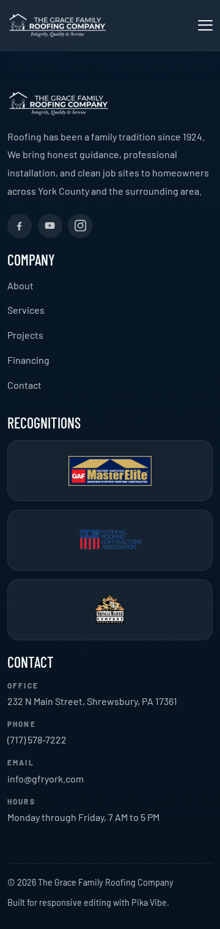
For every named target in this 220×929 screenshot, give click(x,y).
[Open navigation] (205, 25)
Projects (25, 335)
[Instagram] (80, 226)
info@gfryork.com (45, 778)
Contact (24, 385)
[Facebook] (19, 226)
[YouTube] (50, 226)
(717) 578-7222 (37, 739)
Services (26, 310)
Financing (28, 360)
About (20, 285)
